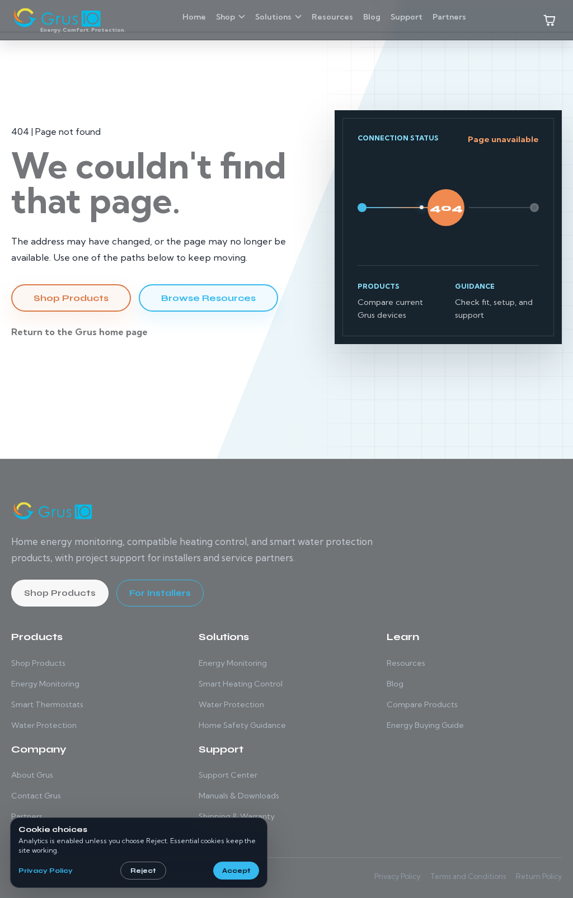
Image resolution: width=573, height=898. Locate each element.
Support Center (228, 775)
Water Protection (44, 725)
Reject (143, 871)
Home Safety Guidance (242, 725)
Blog (395, 684)
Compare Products (422, 704)
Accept (236, 871)
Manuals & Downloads (239, 796)
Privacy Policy (397, 876)
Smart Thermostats (47, 704)
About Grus (32, 775)
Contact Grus (36, 796)
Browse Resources (208, 298)
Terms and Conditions (468, 876)
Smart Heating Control (241, 684)
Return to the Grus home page (79, 331)
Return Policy (539, 876)
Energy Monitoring (45, 684)
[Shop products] (549, 20)
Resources (406, 663)
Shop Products (71, 298)
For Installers (160, 593)
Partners (27, 816)
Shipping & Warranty (237, 816)
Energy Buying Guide (425, 725)
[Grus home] (53, 510)
